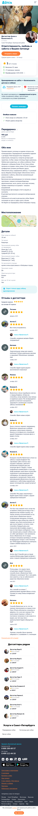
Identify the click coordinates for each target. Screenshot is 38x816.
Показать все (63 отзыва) (9, 638)
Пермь (31, 801)
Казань (14, 799)
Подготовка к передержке (9, 770)
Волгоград (23, 797)
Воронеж (30, 797)
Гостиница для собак (26, 730)
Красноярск (21, 799)
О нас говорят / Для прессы (10, 781)
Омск (26, 801)
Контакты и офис (6, 776)
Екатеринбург (5, 799)
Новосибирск (19, 801)
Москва (3, 797)
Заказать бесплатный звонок (11, 744)
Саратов (21, 804)
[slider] (18, 302)
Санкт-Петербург (13, 797)
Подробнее (10, 88)
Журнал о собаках (7, 783)
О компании (5, 773)
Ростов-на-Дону (6, 804)
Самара (15, 804)
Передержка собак (8, 730)
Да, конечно (19, 813)
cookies (14, 808)
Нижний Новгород (7, 801)
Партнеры (4, 786)
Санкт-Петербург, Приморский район (13, 43)
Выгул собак (6, 734)
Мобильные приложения (9, 788)
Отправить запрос (11, 54)
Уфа (27, 804)
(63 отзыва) (13, 64)
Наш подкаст (5, 778)
